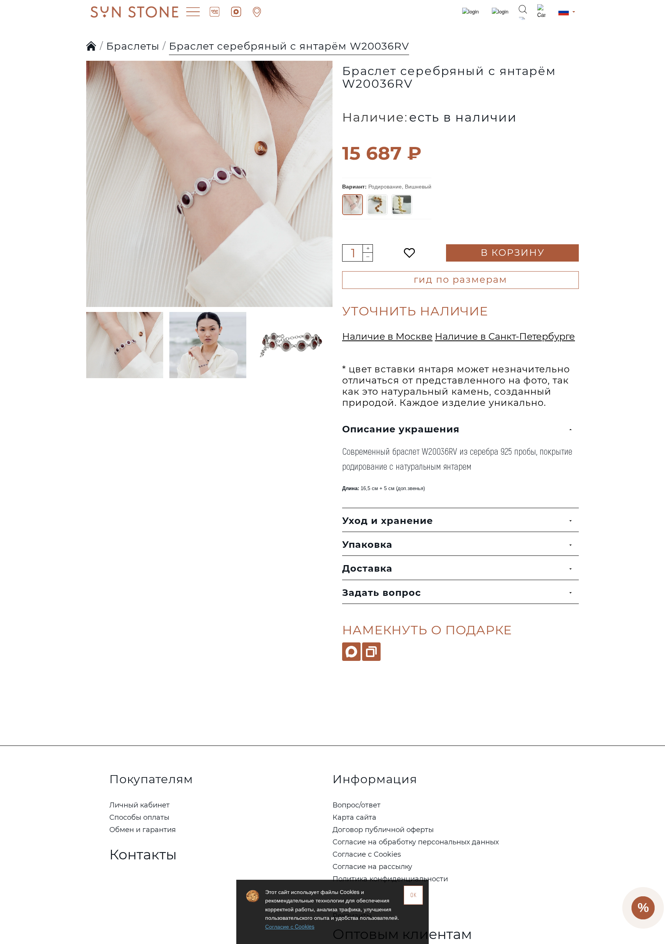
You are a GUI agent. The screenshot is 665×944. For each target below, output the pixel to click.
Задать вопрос (381, 592)
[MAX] (351, 651)
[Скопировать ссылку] (371, 651)
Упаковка (367, 544)
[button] (94, 168)
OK (413, 895)
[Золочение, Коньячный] (377, 204)
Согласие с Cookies (289, 926)
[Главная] (91, 46)
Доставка (367, 568)
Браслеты (132, 46)
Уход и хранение (387, 520)
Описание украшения (400, 429)
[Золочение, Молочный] (401, 204)
